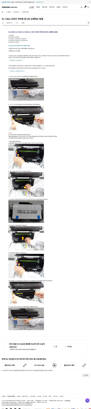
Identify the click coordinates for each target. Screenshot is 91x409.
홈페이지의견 (25, 396)
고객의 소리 (64, 7)
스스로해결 (31, 7)
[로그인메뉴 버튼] (81, 7)
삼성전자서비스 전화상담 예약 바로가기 (17, 71)
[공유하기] (88, 23)
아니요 (69, 347)
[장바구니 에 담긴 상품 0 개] (85, 7)
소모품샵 (58, 7)
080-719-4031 (44, 402)
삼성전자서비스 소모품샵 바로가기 (16, 60)
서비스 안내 (44, 7)
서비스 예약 (51, 7)
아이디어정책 (33, 396)
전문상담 (38, 7)
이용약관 (4, 396)
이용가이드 (55, 396)
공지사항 (45, 396)
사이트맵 (39, 396)
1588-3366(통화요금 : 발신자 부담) (28, 402)
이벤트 (49, 396)
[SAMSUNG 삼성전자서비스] (10, 7)
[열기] (87, 400)
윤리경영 (19, 396)
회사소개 (61, 396)
